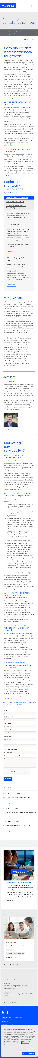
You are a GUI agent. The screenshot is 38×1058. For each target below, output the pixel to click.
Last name (7, 723)
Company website (10, 749)
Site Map (16, 1023)
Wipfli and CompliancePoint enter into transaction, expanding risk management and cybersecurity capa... (17, 986)
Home (5, 32)
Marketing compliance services (13, 34)
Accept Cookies (28, 1053)
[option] (19, 407)
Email (5, 710)
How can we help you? (12, 756)
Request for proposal (19, 1020)
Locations (5, 1021)
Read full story (6, 803)
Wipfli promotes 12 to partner (13, 980)
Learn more (11, 251)
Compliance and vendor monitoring (16, 206)
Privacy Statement (19, 1017)
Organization (8, 736)
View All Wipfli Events (11, 965)
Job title (6, 730)
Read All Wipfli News (10, 1002)
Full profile (7, 430)
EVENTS (7, 914)
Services (11, 32)
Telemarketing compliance (17, 197)
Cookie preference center (18, 1049)
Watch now (10, 900)
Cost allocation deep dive (16, 946)
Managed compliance (15, 201)
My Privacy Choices (7, 1024)
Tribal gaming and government (15, 953)
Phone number (9, 743)
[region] (19, 1041)
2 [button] (20, 434)
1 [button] (18, 434)
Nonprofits (10, 950)
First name (7, 717)
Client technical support (6, 1017)
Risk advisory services (23, 32)
